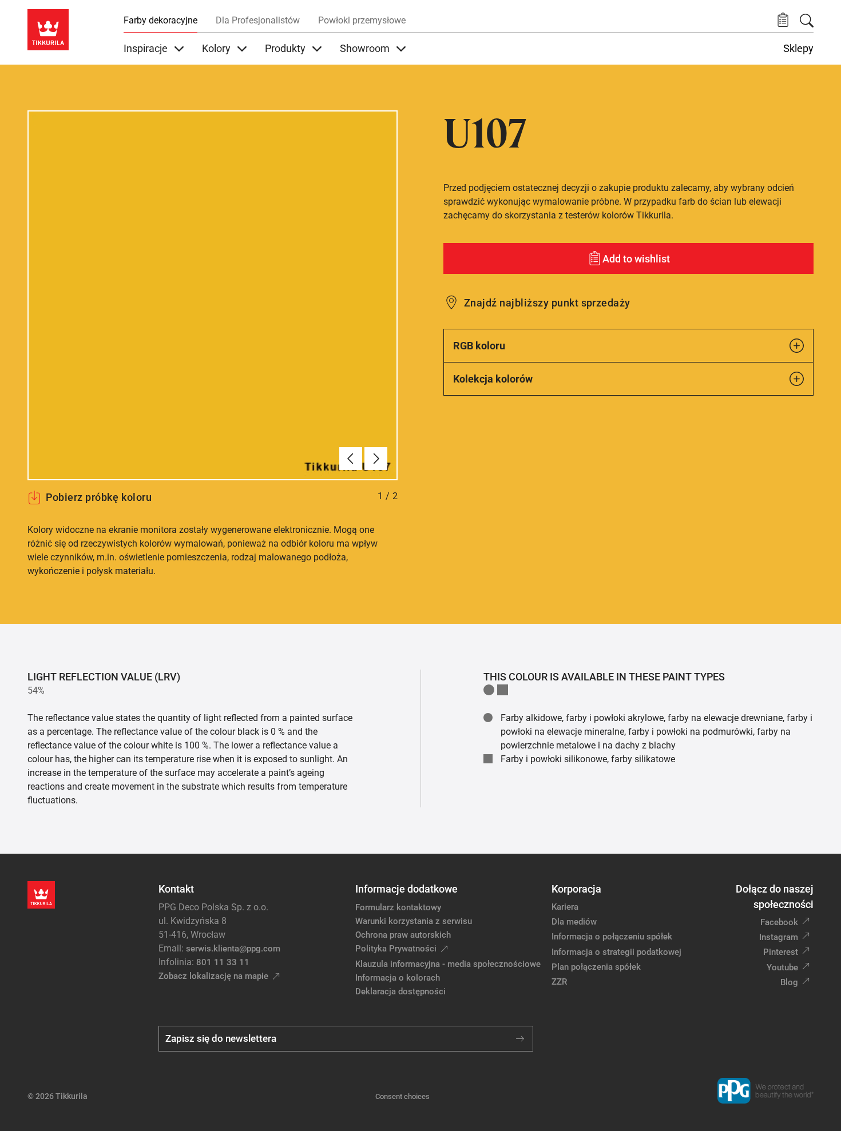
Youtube (782, 967)
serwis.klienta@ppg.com (233, 948)
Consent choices (402, 1096)
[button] (783, 20)
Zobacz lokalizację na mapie (213, 976)
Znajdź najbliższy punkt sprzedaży (547, 303)
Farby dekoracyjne (160, 20)
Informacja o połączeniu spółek (612, 936)
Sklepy (798, 48)
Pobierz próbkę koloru (99, 497)
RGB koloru (479, 346)
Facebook (779, 922)
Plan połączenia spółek (596, 967)
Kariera (565, 907)
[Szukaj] (807, 20)
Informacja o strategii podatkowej (616, 952)
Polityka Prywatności (396, 948)
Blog (789, 982)
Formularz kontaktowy (398, 907)
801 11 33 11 (222, 962)
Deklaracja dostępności (400, 991)
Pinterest (780, 952)
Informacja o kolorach (397, 978)
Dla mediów (574, 922)
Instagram (778, 937)
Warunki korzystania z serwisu (413, 921)
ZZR (559, 982)
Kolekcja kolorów (493, 379)
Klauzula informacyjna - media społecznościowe (448, 964)
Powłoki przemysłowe (362, 20)
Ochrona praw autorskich (403, 935)
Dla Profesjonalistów (258, 20)
